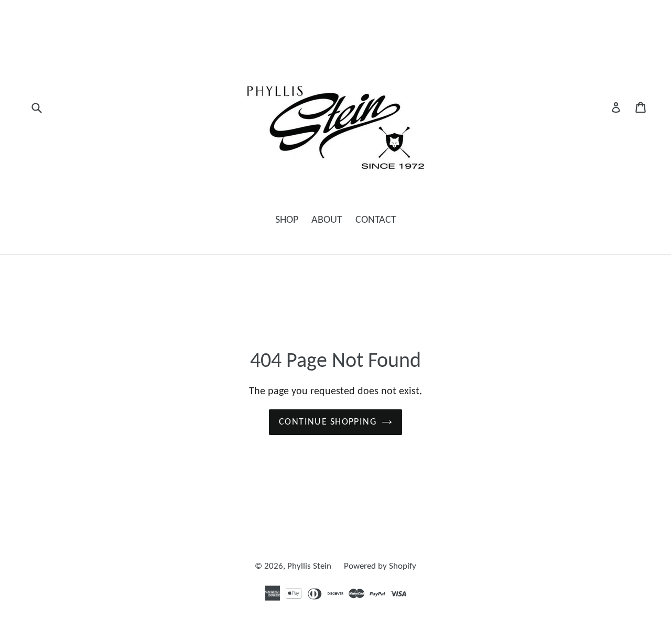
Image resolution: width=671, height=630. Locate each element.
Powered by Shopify (380, 566)
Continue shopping (327, 422)
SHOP (286, 220)
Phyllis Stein (310, 566)
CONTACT (375, 220)
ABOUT (326, 220)
